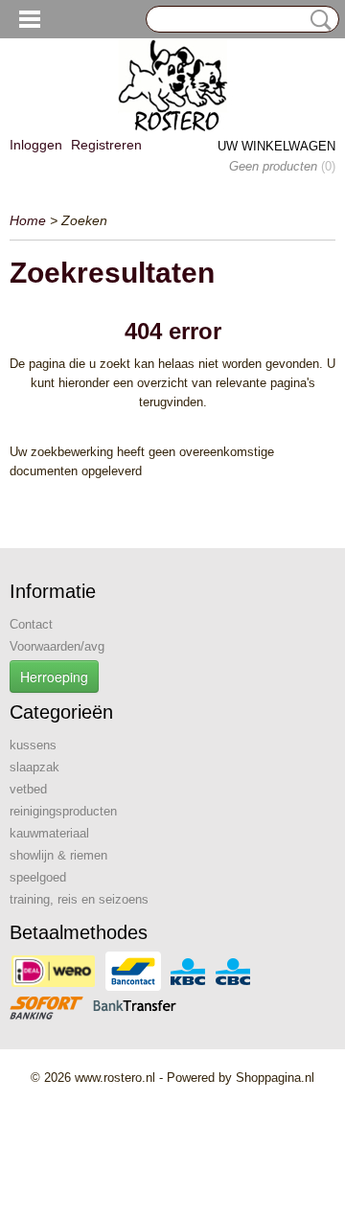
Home (28, 220)
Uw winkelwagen (276, 146)
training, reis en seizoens (79, 899)
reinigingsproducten (63, 811)
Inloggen (36, 144)
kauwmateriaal (49, 833)
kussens (33, 745)
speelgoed (38, 877)
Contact (31, 624)
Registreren (106, 144)
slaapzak (34, 767)
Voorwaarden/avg (57, 646)
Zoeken (317, 20)
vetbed (28, 789)
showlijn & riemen (58, 855)
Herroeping (54, 676)
